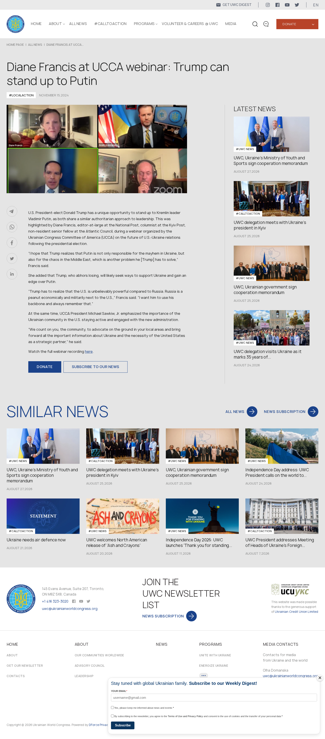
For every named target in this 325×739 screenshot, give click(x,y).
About (12, 655)
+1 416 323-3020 (55, 601)
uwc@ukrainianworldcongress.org (70, 608)
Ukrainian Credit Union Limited (296, 612)
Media (231, 23)
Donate (289, 24)
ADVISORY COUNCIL (90, 666)
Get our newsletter (25, 666)
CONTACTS (16, 676)
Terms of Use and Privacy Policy (185, 716)
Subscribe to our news (95, 366)
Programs (144, 23)
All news (78, 23)
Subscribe (123, 725)
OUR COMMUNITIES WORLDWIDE (99, 655)
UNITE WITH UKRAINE (215, 655)
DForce (94, 725)
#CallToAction (110, 23)
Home (36, 23)
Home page (15, 45)
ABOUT (55, 23)
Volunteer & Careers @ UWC (190, 23)
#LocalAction (21, 95)
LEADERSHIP (84, 676)
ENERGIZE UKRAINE (213, 666)
